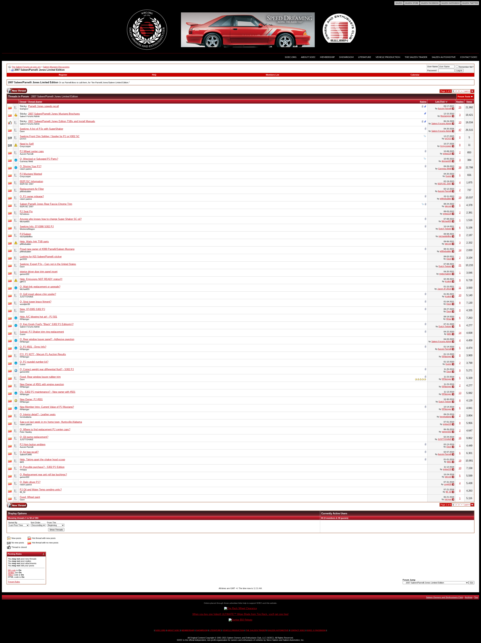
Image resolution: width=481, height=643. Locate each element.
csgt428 (447, 484)
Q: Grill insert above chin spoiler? (38, 294)
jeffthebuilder (25, 191)
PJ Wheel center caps (32, 151)
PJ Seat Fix (26, 211)
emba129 (447, 153)
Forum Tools (464, 96)
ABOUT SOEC (173, 630)
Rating (423, 102)
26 (460, 107)
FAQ (154, 75)
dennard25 (446, 161)
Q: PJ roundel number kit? (34, 361)
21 (460, 265)
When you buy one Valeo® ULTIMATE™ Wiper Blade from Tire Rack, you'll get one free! (240, 614)
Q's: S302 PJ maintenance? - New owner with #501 (47, 391)
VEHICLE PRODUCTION (233, 630)
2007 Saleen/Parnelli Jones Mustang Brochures (54, 113)
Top (476, 597)
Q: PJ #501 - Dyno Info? (33, 346)
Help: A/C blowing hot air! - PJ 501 (38, 316)
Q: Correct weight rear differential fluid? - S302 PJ (47, 369)
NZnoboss (24, 214)
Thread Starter (35, 102)
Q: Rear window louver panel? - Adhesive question (47, 339)
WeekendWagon (27, 229)
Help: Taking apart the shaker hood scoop (42, 459)
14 (460, 250)
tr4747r (23, 139)
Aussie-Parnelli (444, 108)
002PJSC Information (31, 181)
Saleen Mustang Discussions (56, 67)
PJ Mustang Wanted (31, 173)
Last (467, 91)
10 (460, 122)
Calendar (415, 75)
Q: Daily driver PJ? (30, 482)
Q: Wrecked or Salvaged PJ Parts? (39, 158)
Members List (272, 75)
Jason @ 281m (444, 289)
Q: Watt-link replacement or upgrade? (40, 286)
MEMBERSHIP (188, 630)
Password (431, 70)
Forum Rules (14, 582)
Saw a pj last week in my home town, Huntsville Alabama (51, 422)
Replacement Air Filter (32, 189)
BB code (12, 570)
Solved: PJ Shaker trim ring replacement (42, 331)
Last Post (440, 101)
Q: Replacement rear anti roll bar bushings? (43, 474)
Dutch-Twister (445, 229)
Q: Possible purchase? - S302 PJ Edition (42, 467)
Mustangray (445, 116)
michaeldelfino (26, 236)
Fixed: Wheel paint (30, 497)
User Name (432, 66)
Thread (22, 102)
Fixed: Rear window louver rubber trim (40, 376)
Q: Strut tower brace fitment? (35, 301)
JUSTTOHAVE (26, 297)
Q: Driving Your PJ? (30, 166)
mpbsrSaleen (445, 274)
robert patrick (26, 169)
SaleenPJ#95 (26, 454)
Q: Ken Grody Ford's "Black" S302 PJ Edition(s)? (46, 324)
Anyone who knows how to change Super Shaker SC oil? (51, 219)
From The (51, 522)
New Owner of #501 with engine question (42, 384)
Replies (460, 102)
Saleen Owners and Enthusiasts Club (444, 597)
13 (460, 393)
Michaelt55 (24, 221)
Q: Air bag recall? (29, 452)
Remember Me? (466, 67)
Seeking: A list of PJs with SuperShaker (41, 128)
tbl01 (449, 334)
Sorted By (12, 522)
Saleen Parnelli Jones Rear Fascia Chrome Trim (46, 204)
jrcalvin (448, 281)
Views (469, 102)
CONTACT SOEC (297, 630)
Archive (468, 597)
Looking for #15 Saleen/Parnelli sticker (41, 256)
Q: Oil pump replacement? (34, 437)
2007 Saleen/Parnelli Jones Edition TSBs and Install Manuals (61, 121)
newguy (23, 469)
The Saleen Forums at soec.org (26, 67)
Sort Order (35, 522)
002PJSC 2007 (26, 184)
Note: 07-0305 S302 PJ (32, 309)
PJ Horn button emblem (32, 444)
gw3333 (23, 259)
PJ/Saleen (25, 234)
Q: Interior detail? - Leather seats (38, 414)
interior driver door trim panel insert (38, 271)
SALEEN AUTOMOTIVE (278, 630)
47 (460, 130)
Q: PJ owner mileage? (32, 196)
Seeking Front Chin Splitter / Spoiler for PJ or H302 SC (49, 136)
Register (63, 75)
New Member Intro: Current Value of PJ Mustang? (47, 406)
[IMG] (10, 575)
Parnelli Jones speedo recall (43, 106)
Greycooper (25, 146)
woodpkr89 (25, 304)
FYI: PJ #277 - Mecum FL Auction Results (43, 354)
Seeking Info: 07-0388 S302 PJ (37, 226)
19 (460, 197)
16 (460, 438)
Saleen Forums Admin (30, 116)
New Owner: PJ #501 (31, 399)
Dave (22, 131)
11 (460, 287)
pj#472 (23, 282)
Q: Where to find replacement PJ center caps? (45, 429)
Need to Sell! (27, 143)
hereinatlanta (25, 417)
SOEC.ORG (160, 630)
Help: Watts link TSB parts (34, 241)
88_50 (22, 492)
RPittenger (24, 319)
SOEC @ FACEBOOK (316, 630)
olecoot (448, 206)
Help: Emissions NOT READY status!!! (41, 279)
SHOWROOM (202, 630)
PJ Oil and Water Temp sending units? (41, 489)
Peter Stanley (26, 432)
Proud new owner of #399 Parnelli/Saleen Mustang (47, 249)
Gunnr (448, 176)
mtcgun (448, 499)
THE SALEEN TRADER (256, 630)
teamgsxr (24, 109)
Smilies (11, 572)
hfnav (448, 319)
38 (460, 167)
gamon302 (24, 274)
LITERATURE (215, 630)
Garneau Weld (26, 161)
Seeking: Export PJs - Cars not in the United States (48, 264)
